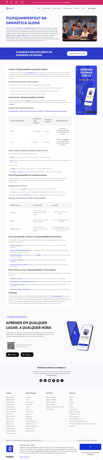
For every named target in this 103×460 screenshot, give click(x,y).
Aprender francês (10, 402)
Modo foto (28, 409)
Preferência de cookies (74, 414)
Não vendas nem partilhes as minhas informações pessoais (83, 423)
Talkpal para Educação (51, 397)
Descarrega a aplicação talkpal (18, 317)
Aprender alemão (10, 407)
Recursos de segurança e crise (76, 419)
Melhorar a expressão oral (32, 426)
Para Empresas (57, 8)
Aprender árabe (9, 419)
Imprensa (71, 402)
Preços (70, 404)
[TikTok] (45, 380)
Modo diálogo (29, 419)
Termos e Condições (74, 416)
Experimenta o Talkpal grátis (77, 53)
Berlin (20, 172)
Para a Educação (67, 8)
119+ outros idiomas (11, 433)
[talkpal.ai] (10, 8)
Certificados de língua (31, 421)
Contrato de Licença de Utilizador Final (78, 421)
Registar (77, 8)
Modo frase (28, 414)
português (30, 72)
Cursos (27, 399)
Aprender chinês (10, 421)
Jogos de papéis (30, 402)
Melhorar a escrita (30, 431)
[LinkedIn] (57, 380)
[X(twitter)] (62, 380)
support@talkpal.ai (51, 375)
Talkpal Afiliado (49, 409)
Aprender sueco (9, 414)
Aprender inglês (9, 397)
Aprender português (10, 431)
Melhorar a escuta (30, 423)
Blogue (71, 399)
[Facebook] (53, 380)
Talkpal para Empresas (51, 402)
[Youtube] (49, 380)
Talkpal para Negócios (51, 399)
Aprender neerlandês (11, 411)
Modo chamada (29, 411)
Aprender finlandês (10, 416)
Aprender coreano (10, 428)
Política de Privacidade (74, 411)
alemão (8, 35)
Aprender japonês (10, 426)
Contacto (71, 407)
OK (90, 447)
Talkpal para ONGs (50, 404)
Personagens (29, 404)
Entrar (83, 8)
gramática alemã (29, 28)
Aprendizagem (46, 8)
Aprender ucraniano (10, 409)
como (19, 35)
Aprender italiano (10, 404)
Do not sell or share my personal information (90, 453)
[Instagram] (40, 380)
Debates (28, 407)
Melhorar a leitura (30, 428)
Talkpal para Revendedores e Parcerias (55, 407)
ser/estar (11, 104)
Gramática (28, 397)
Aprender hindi (9, 423)
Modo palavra (29, 416)
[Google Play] (27, 354)
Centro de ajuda (73, 409)
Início (38, 8)
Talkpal (24, 35)
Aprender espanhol (10, 399)
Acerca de (71, 397)
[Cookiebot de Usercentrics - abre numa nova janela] (9, 457)
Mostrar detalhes (24, 457)
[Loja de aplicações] (12, 354)
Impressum (72, 426)
